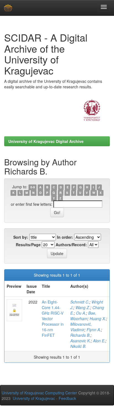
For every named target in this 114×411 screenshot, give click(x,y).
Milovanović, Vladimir (81, 326)
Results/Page (28, 244)
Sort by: (20, 237)
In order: (65, 237)
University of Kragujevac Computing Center (39, 392)
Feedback (67, 398)
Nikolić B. (78, 346)
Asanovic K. (80, 340)
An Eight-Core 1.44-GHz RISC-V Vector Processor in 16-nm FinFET (53, 318)
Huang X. (98, 318)
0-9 (32, 187)
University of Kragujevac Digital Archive (46, 141)
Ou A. (81, 313)
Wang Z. (83, 307)
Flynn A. (94, 329)
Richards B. (80, 335)
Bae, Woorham (83, 315)
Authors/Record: (71, 244)
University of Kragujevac (34, 398)
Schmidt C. (79, 302)
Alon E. (99, 340)
